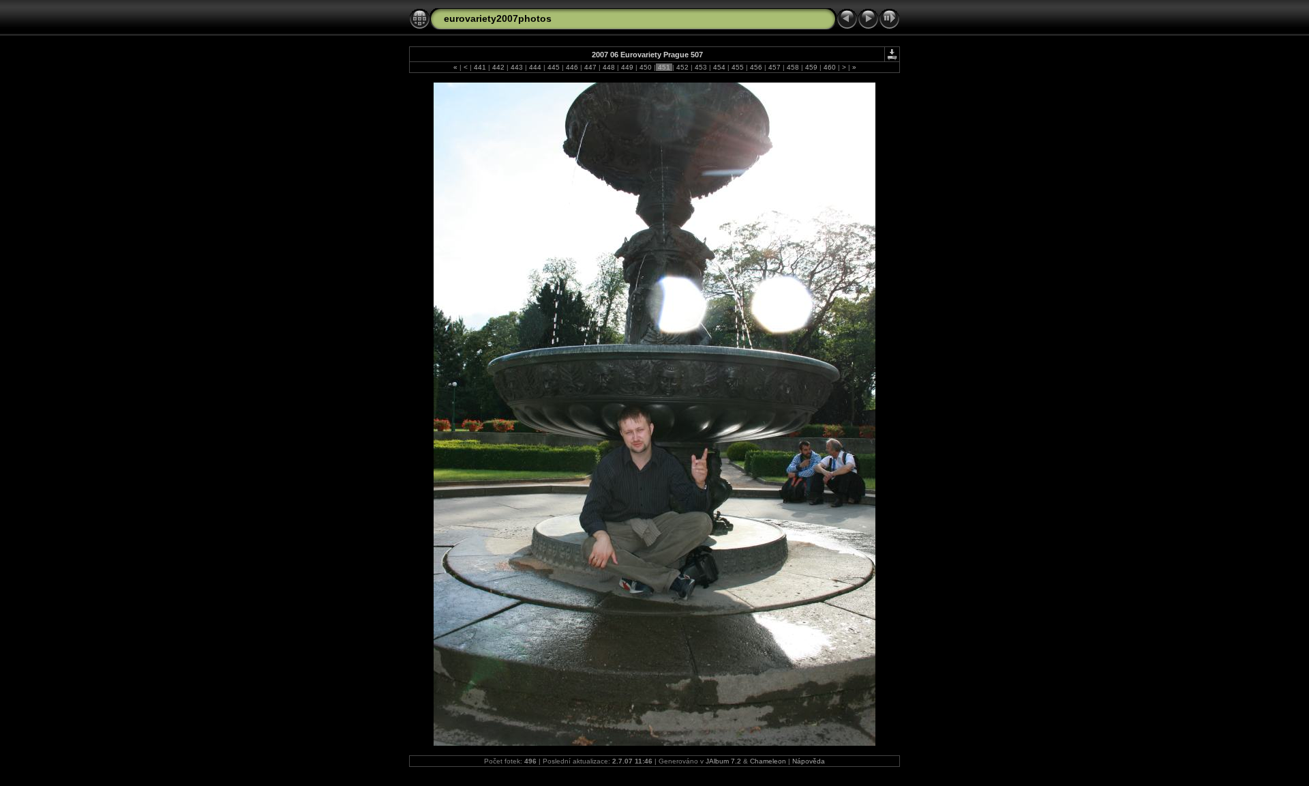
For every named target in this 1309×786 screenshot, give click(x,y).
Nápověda (808, 761)
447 (590, 67)
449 (627, 67)
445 (553, 67)
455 (737, 67)
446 (572, 67)
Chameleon (768, 761)
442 (498, 67)
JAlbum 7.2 (723, 761)
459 (811, 67)
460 (830, 67)
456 (756, 67)
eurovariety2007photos (498, 18)
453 (701, 67)
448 (609, 67)
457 (774, 67)
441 (480, 67)
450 (645, 67)
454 (719, 67)
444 (535, 67)
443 (517, 67)
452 (682, 67)
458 (793, 67)
